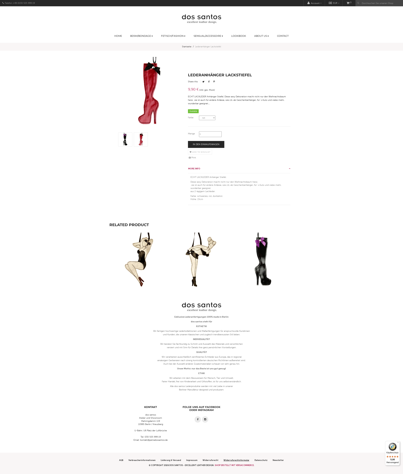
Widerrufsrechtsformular (236, 460)
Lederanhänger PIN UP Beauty (140, 268)
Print (193, 157)
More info (194, 168)
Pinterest (214, 81)
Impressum (191, 460)
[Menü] (398, 443)
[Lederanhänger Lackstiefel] (125, 139)
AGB (121, 460)
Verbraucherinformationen (142, 460)
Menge (191, 133)
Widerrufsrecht (210, 460)
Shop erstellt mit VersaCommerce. (234, 465)
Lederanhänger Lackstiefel (263, 268)
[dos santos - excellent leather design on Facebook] (198, 419)
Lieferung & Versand (171, 460)
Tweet (203, 81)
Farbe (190, 117)
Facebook (209, 81)
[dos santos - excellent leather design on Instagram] (205, 419)
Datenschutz (261, 460)
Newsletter (278, 460)
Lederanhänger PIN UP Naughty (201, 268)
